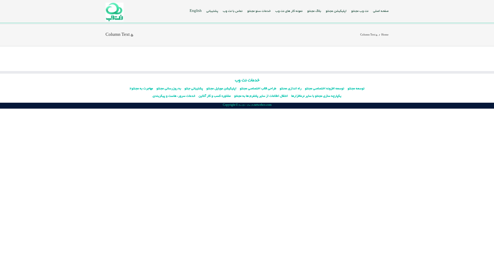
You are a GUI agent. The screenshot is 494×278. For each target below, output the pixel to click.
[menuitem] (381, 11)
